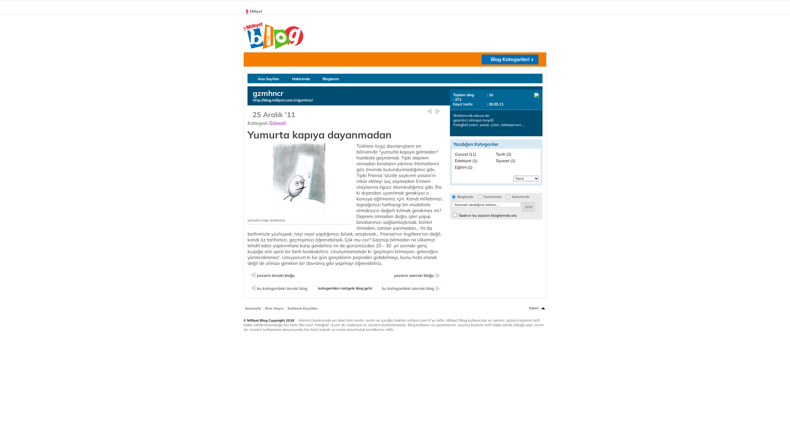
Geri (429, 111)
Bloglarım (330, 78)
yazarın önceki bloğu (276, 275)
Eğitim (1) (463, 167)
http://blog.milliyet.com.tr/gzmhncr (283, 100)
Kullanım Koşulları (303, 308)
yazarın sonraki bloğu (414, 275)
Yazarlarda (492, 197)
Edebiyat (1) (466, 160)
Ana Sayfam (268, 78)
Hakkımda (301, 78)
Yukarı (534, 308)
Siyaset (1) (505, 160)
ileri (437, 111)
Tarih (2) (503, 154)
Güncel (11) (465, 154)
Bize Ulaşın (274, 308)
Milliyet (256, 11)
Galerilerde (521, 197)
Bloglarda (465, 197)
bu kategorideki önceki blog (282, 288)
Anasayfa (253, 308)
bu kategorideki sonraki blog (408, 288)
